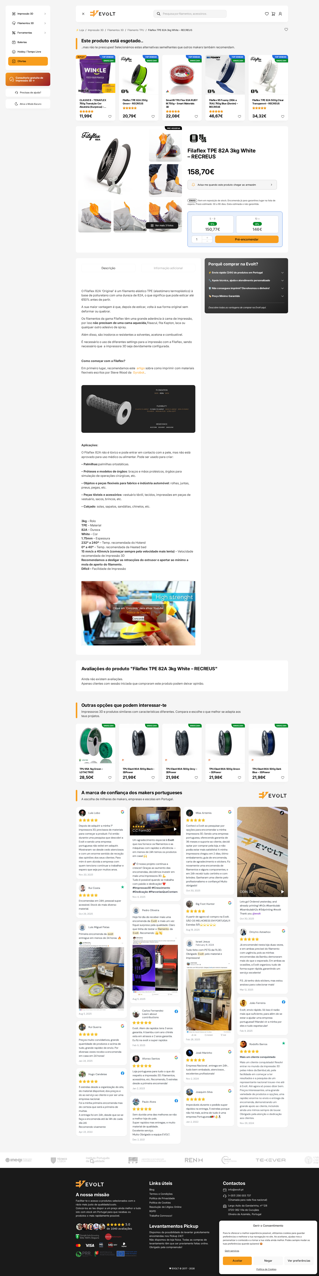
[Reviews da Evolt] (106, 1226)
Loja (81, 30)
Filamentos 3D (26, 22)
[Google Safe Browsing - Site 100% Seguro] (87, 1236)
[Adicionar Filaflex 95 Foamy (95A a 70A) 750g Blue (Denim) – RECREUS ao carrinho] (239, 89)
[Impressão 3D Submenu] (45, 14)
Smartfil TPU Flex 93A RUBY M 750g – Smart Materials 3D (182, 103)
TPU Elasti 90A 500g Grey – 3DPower (181, 770)
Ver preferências (299, 1260)
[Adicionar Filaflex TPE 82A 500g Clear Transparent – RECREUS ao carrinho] (282, 89)
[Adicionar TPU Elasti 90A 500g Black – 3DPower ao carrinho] (153, 758)
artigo (141, 368)
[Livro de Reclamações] (113, 1236)
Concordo (138, 618)
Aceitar (237, 1260)
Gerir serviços (232, 1250)
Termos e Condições (161, 1193)
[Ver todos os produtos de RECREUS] (198, 138)
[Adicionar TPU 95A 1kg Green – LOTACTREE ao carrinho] (110, 758)
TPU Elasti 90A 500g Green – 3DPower (224, 770)
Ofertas (22, 61)
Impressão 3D (25, 13)
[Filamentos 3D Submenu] (45, 23)
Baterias (22, 42)
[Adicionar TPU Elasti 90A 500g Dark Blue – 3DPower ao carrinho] (282, 758)
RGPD (152, 1211)
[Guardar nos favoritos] (286, 29)
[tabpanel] (138, 463)
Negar (268, 1260)
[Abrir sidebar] (83, 14)
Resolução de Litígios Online (165, 1206)
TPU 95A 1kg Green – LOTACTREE (91, 770)
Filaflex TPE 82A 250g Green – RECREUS (135, 102)
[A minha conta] (280, 14)
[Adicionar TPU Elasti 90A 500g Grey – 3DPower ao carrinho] (196, 758)
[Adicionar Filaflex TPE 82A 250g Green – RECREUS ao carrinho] (153, 89)
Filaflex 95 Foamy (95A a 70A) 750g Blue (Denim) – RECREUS (223, 103)
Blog (151, 1189)
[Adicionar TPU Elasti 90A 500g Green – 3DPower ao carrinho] (239, 758)
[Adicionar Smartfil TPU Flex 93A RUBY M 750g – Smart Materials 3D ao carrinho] (196, 89)
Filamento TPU (136, 30)
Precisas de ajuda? (30, 92)
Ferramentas (25, 32)
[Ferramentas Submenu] (45, 33)
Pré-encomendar (246, 239)
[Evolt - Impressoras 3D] (102, 13)
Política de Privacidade (162, 1198)
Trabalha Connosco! (160, 1215)
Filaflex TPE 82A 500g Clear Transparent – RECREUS (268, 102)
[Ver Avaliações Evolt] (182, 977)
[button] (112, 163)
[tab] (108, 268)
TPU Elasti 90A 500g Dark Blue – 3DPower (266, 770)
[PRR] (106, 1253)
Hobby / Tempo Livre (29, 51)
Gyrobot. (139, 372)
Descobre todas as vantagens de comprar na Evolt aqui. (237, 307)
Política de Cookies (266, 1269)
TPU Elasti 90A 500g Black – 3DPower (139, 770)
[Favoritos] (267, 14)
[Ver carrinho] (273, 14)
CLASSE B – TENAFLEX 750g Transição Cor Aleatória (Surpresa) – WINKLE (93, 105)
